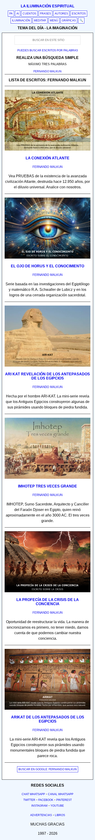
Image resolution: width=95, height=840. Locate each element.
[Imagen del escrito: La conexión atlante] (47, 149)
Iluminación (21, 20)
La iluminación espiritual (47, 6)
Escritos (79, 13)
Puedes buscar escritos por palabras (47, 50)
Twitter (29, 800)
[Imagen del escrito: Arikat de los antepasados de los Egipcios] (47, 708)
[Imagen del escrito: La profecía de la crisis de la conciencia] (47, 591)
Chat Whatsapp (33, 794)
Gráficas (69, 20)
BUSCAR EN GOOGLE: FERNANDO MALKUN (47, 769)
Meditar (40, 20)
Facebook (45, 800)
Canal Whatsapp (60, 794)
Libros (60, 815)
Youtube (57, 805)
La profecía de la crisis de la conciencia (47, 602)
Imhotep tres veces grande (47, 486)
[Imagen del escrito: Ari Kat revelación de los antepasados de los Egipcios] (47, 365)
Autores (61, 13)
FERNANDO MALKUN (47, 71)
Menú (54, 20)
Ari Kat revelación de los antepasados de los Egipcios (47, 376)
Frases (45, 13)
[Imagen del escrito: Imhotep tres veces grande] (47, 477)
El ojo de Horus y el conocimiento (47, 266)
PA (11, 13)
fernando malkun (47, 167)
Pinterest (64, 800)
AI (17, 13)
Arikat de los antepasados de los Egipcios (47, 719)
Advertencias (41, 815)
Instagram (39, 805)
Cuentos (29, 13)
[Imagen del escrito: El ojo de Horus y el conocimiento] (47, 257)
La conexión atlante (47, 158)
